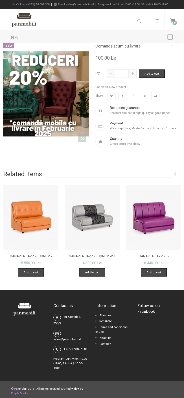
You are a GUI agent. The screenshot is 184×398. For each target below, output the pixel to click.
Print (155, 96)
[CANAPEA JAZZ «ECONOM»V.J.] (92, 217)
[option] (30, 231)
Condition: (102, 87)
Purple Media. (20, 393)
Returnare (105, 321)
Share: (99, 95)
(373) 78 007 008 (39, 4)
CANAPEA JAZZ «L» (154, 256)
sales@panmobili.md (80, 4)
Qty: (97, 73)
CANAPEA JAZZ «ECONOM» (31, 256)
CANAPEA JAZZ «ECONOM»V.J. (92, 256)
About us (105, 315)
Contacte (105, 344)
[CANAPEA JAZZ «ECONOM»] (30, 217)
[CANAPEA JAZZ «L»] (153, 217)
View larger (82, 139)
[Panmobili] (24, 19)
